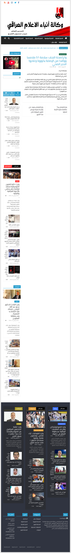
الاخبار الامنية (29, 38)
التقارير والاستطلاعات (22, 527)
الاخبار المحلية (39, 38)
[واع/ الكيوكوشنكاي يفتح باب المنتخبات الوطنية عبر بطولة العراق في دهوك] (57, 412)
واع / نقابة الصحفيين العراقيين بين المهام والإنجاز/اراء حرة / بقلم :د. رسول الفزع (13, 431)
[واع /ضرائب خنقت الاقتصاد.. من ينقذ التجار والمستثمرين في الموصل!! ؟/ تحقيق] (38, 459)
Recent (12, 95)
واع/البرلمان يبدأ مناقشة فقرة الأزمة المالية (60, 109)
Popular (18, 95)
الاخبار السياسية (49, 38)
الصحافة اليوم (37, 524)
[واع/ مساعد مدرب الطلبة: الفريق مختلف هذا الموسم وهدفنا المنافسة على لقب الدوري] (60, 450)
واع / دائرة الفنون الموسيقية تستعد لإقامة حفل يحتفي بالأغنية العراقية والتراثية (12, 188)
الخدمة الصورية (37, 522)
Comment (6, 95)
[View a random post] (5, 38)
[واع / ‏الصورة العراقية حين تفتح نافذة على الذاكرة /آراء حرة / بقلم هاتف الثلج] (16, 487)
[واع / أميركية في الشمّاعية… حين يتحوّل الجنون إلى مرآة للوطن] (14, 267)
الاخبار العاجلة (59, 38)
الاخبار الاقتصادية (18, 38)
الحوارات (17, 301)
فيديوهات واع (37, 519)
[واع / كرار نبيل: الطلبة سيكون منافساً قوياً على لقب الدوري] (60, 483)
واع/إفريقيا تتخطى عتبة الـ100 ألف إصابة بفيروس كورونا (12, 118)
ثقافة (17, 181)
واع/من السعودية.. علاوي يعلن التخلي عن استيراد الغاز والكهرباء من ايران (12, 154)
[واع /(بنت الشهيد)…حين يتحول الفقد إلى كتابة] (14, 215)
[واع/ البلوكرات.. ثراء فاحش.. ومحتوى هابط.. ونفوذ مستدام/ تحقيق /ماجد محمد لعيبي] (35, 412)
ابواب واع (54, 42)
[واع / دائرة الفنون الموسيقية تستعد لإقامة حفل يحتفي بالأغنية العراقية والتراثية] (12, 170)
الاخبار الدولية (24, 522)
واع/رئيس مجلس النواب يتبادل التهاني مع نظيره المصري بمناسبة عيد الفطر (12, 142)
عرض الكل (16, 166)
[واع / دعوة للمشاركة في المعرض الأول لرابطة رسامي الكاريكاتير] (14, 250)
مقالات (18, 424)
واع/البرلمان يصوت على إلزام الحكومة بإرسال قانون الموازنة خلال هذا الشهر (36, 111)
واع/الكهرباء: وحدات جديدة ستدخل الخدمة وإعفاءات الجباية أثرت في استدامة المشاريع (12, 129)
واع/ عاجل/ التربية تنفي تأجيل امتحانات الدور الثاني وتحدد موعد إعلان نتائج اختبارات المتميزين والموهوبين (33, 47)
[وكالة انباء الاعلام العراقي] (66, 38)
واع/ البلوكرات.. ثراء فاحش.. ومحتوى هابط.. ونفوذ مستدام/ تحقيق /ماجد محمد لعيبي (36, 438)
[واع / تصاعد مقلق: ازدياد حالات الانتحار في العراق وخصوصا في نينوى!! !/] (38, 493)
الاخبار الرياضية (63, 42)
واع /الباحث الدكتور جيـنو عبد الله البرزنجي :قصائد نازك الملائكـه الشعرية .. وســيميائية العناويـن (12, 311)
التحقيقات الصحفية (38, 430)
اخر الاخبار (25, 519)
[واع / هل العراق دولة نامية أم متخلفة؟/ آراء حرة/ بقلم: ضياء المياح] (16, 453)
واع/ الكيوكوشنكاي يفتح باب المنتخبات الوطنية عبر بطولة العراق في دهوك (58, 430)
